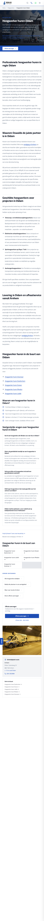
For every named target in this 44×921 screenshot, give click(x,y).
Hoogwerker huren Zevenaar (14, 376)
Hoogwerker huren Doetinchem (15, 381)
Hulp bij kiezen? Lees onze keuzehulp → (13, 533)
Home (4, 8)
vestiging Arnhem (27, 335)
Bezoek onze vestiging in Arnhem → (12, 537)
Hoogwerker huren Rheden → (31, 558)
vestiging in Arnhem (30, 144)
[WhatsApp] (35, 3)
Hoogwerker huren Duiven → (31, 552)
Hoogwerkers (11, 8)
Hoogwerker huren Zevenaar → (9, 565)
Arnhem (22, 38)
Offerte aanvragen (9, 48)
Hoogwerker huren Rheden (13, 389)
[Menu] (40, 3)
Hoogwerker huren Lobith (13, 393)
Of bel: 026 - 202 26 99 (22, 620)
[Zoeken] (27, 3)
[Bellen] (31, 3)
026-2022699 (10, 674)
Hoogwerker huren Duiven (13, 385)
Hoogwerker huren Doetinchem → (9, 552)
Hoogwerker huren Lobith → (11, 558)
